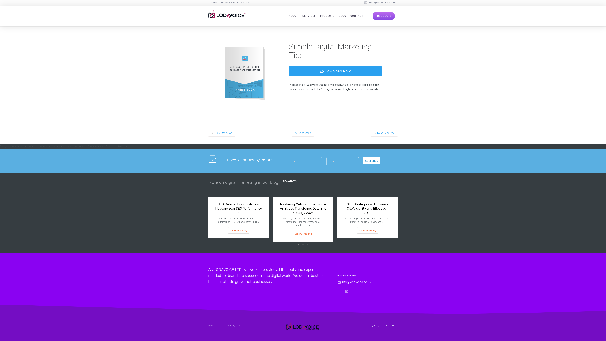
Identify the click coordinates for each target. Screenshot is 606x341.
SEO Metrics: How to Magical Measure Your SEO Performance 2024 (238, 208)
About (293, 16)
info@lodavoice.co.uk (382, 2)
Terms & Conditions (389, 326)
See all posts (290, 181)
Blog (342, 16)
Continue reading (238, 230)
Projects (327, 16)
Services (309, 16)
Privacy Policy (373, 326)
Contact (356, 16)
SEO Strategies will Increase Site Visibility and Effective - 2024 (367, 208)
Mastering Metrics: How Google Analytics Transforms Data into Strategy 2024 (303, 208)
